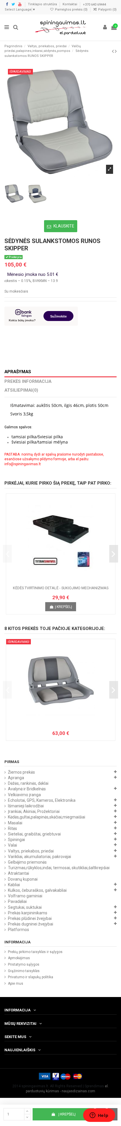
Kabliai (14, 884)
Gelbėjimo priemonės (27, 862)
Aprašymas (17, 371)
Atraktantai (18, 873)
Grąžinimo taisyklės (24, 971)
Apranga (16, 777)
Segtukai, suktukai (25, 907)
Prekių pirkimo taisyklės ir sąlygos (35, 952)
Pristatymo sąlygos (23, 964)
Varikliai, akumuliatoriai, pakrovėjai (39, 856)
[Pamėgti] (53, 581)
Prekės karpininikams (27, 913)
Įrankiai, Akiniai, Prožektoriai (34, 811)
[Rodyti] (67, 581)
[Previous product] (113, 51)
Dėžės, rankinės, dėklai (28, 783)
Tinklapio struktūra (43, 4)
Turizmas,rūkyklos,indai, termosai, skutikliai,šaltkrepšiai (59, 867)
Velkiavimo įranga (24, 794)
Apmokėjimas (19, 958)
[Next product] (116, 51)
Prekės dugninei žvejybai (30, 924)
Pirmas (11, 762)
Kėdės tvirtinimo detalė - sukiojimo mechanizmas (60, 588)
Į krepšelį (66, 1114)
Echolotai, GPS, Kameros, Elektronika (41, 800)
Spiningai (16, 839)
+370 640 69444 (94, 4)
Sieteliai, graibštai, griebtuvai (34, 834)
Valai (12, 845)
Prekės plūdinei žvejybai (30, 918)
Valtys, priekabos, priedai (31, 851)
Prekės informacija (27, 381)
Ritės (12, 828)
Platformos (18, 929)
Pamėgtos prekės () (71, 9)
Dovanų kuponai (23, 879)
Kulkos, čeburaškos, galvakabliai (37, 890)
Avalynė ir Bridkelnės (27, 789)
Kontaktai (70, 4)
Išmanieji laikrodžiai (26, 806)
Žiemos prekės (21, 772)
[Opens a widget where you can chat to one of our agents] (99, 1115)
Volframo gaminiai (25, 896)
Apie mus (15, 983)
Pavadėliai (17, 901)
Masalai (15, 823)
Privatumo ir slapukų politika (30, 977)
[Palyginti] (60, 581)
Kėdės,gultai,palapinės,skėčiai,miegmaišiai (46, 817)
